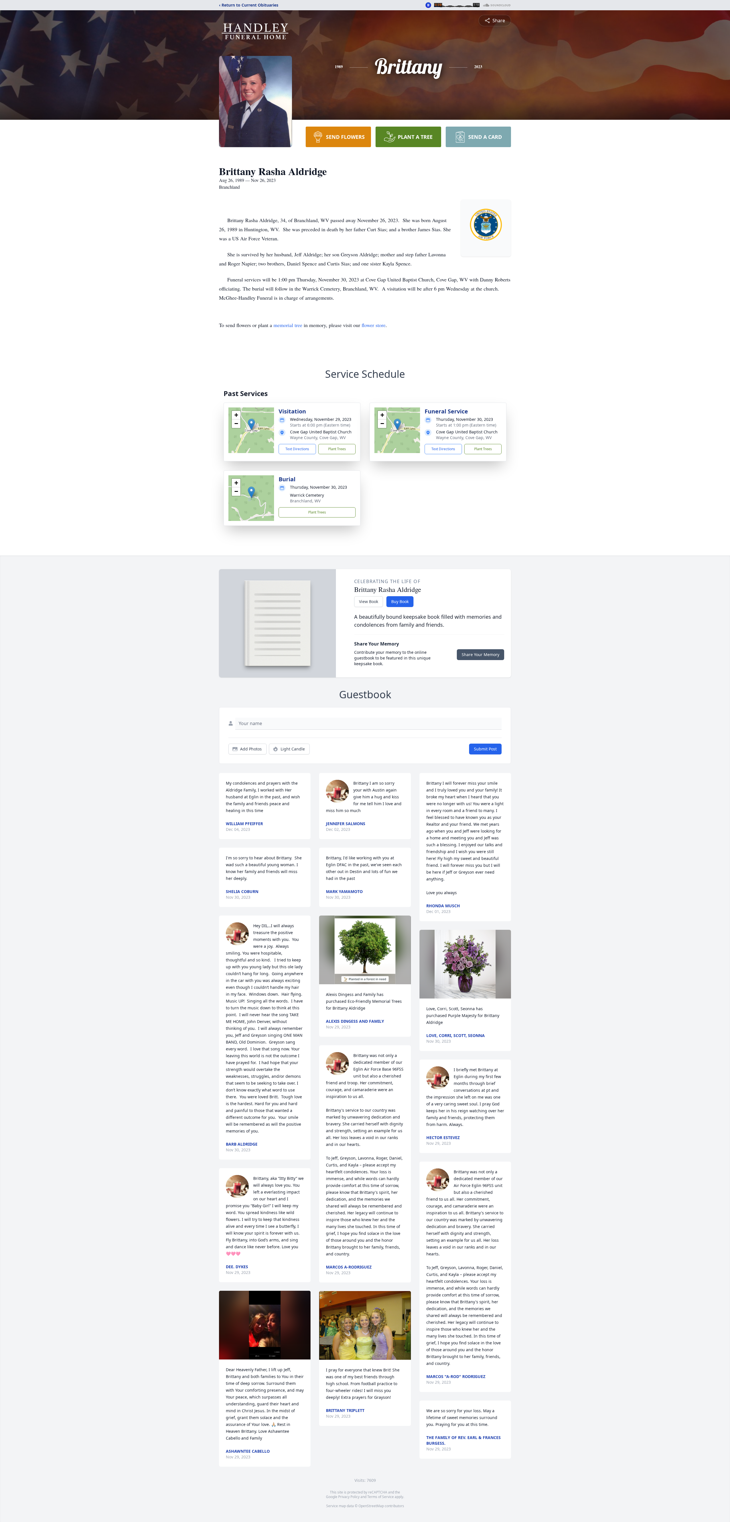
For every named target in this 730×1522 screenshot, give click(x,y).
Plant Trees (337, 449)
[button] (251, 424)
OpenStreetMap (371, 1505)
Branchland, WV (305, 501)
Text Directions (297, 449)
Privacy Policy (349, 1496)
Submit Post (485, 749)
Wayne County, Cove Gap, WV (318, 437)
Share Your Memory (480, 654)
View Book (368, 601)
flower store (374, 325)
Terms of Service (380, 1496)
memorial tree (287, 325)
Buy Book (400, 601)
